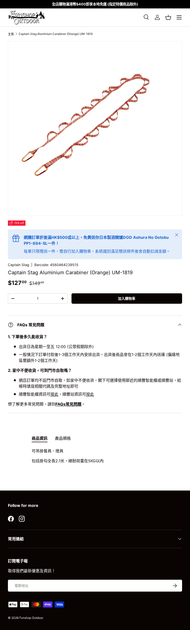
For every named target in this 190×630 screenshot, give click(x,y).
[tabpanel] (95, 456)
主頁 (11, 34)
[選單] (179, 17)
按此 (54, 394)
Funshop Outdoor (31, 618)
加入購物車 (126, 298)
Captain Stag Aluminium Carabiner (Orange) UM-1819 (56, 34)
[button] (168, 17)
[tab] (40, 438)
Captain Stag (18, 265)
